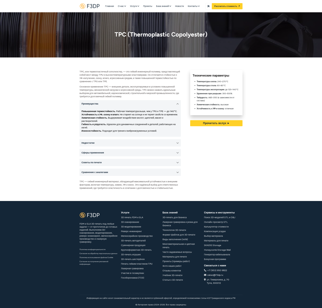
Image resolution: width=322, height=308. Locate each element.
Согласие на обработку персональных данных (98, 253)
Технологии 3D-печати (174, 230)
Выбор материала (213, 236)
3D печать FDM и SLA (132, 217)
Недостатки (88, 143)
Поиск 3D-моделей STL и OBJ (219, 217)
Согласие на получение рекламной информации (93, 262)
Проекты (147, 6)
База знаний (162, 6)
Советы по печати (92, 162)
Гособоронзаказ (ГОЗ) (132, 277)
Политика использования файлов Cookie (96, 257)
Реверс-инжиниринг (131, 231)
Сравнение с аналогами (95, 172)
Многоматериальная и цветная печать (179, 246)
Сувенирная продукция (133, 245)
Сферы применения (93, 152)
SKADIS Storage (212, 245)
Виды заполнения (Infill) (175, 239)
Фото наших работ (172, 266)
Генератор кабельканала (217, 254)
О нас (121, 6)
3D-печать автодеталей (133, 240)
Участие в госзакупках (132, 273)
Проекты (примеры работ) (176, 261)
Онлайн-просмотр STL (216, 222)
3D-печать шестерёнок (133, 259)
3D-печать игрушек (131, 254)
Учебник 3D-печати (172, 275)
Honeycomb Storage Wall (217, 250)
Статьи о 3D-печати (173, 280)
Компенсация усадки (215, 231)
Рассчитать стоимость (226, 6)
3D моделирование (131, 226)
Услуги (133, 6)
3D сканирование (130, 222)
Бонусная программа (215, 259)
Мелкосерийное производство (137, 236)
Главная (109, 6)
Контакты (193, 6)
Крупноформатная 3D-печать (136, 250)
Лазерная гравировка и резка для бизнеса (180, 224)
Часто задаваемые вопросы (177, 252)
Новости (179, 6)
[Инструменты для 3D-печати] (208, 6)
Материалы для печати (175, 256)
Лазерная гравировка (132, 268)
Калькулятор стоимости (216, 226)
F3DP (93, 6)
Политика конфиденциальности (92, 249)
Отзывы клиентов (172, 270)
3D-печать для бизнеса (175, 217)
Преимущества (90, 103)
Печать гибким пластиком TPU (136, 263)
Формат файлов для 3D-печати (179, 234)
